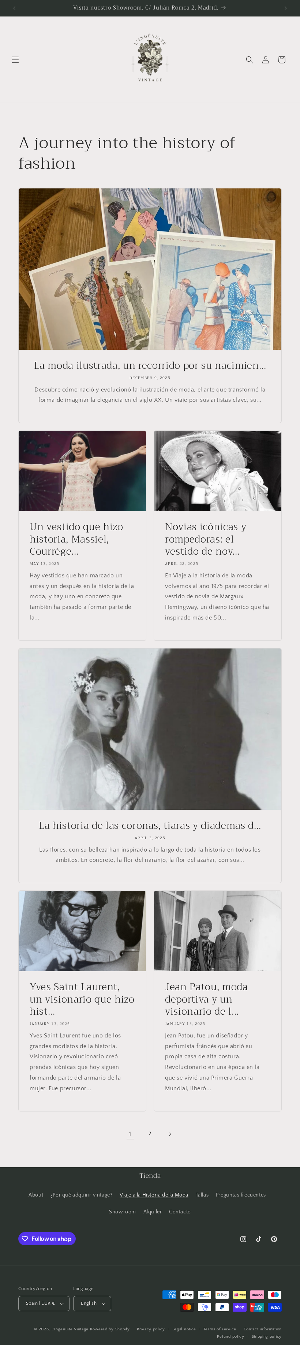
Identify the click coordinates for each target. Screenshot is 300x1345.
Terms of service (219, 1329)
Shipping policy (267, 1336)
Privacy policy (151, 1329)
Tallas (202, 1195)
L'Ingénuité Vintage (71, 1329)
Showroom (122, 1212)
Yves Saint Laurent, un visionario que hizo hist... (82, 999)
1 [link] (130, 1134)
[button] (15, 60)
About (36, 1195)
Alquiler (152, 1212)
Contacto (180, 1212)
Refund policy (230, 1336)
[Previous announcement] (14, 8)
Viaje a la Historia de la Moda (154, 1195)
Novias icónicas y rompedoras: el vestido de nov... (205, 539)
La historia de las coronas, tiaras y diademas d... (150, 826)
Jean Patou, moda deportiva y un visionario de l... (206, 999)
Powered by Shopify (110, 1329)
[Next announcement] (286, 8)
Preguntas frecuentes (241, 1195)
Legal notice (184, 1329)
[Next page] (170, 1134)
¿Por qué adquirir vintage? (81, 1195)
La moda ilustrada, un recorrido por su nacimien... (150, 366)
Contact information (263, 1329)
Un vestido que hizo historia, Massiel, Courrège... (76, 539)
